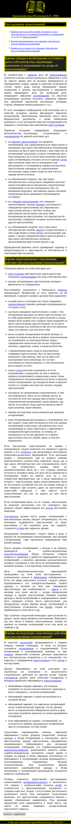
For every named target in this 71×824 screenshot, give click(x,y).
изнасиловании (58, 74)
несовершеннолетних (35, 782)
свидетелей (26, 642)
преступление (16, 273)
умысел (40, 229)
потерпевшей (40, 95)
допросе (8, 654)
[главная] (35, 12)
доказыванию (57, 34)
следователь (11, 677)
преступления (56, 124)
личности (26, 452)
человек (40, 204)
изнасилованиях (29, 37)
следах (61, 660)
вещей (48, 607)
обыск (55, 589)
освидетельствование (16, 554)
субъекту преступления (25, 201)
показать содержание (14, 814)
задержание (40, 577)
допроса (62, 289)
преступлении (41, 660)
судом (20, 528)
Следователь (11, 516)
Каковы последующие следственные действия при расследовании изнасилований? (34, 49)
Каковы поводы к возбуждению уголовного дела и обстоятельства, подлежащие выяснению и (34, 32)
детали (49, 508)
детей (58, 785)
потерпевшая (26, 648)
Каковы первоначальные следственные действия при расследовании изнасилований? (35, 42)
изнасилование (16, 304)
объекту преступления (24, 141)
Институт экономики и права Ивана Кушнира (31, 822)
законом (32, 74)
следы (63, 159)
